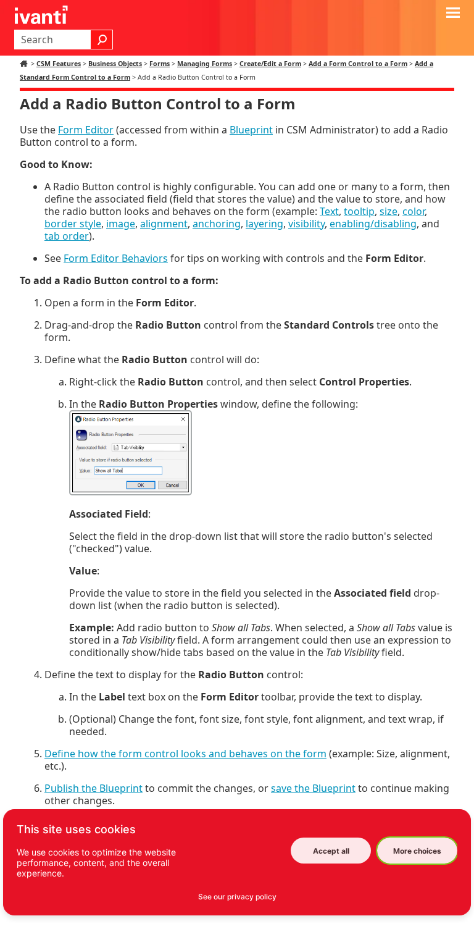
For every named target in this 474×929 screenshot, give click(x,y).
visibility (306, 223)
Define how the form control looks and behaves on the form (185, 753)
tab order (66, 236)
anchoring (217, 223)
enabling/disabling (373, 223)
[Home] (25, 63)
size (388, 211)
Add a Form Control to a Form (358, 63)
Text (329, 211)
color (413, 211)
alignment (164, 223)
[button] (102, 39)
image (120, 223)
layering (264, 223)
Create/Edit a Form (270, 63)
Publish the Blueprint (93, 788)
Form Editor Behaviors (116, 258)
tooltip (359, 211)
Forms (159, 63)
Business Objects (115, 63)
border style (72, 223)
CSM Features (58, 63)
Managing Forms (204, 63)
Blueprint (251, 130)
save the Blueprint (313, 788)
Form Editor (86, 130)
